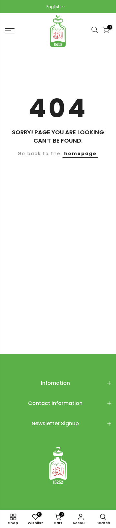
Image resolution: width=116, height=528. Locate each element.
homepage (80, 153)
